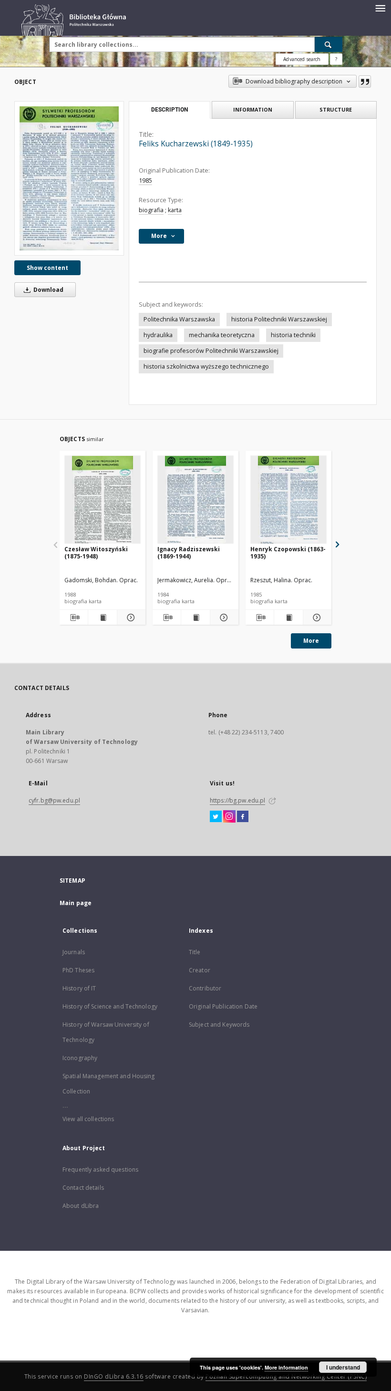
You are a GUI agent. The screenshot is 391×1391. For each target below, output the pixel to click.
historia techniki (293, 335)
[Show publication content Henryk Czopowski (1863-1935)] (288, 617)
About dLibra (80, 1206)
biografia (151, 210)
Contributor (205, 988)
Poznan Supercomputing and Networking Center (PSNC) (286, 1376)
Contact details (83, 1188)
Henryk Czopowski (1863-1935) (288, 552)
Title (195, 952)
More (311, 641)
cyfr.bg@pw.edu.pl (54, 800)
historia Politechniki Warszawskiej (279, 319)
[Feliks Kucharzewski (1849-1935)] (69, 178)
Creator (199, 970)
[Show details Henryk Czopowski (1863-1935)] (316, 617)
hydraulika (158, 335)
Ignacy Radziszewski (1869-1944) (188, 552)
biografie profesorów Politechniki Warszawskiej (211, 351)
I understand (343, 1367)
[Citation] (365, 81)
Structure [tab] (335, 109)
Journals (73, 952)
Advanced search (301, 59)
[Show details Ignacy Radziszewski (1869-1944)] (223, 617)
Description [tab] (169, 109)
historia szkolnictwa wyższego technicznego (206, 366)
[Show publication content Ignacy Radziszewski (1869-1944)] (195, 617)
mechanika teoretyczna (222, 335)
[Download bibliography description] (74, 617)
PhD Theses (78, 970)
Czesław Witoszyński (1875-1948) (96, 552)
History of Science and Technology (109, 1006)
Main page (76, 903)
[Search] (328, 44)
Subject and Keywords (219, 1024)
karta (175, 210)
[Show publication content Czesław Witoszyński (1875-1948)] (102, 617)
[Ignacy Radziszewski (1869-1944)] (195, 500)
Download (47, 290)
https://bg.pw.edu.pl (237, 800)
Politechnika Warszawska (179, 319)
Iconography (79, 1058)
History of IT (79, 988)
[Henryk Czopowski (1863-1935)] (288, 500)
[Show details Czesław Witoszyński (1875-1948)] (130, 617)
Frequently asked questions (100, 1169)
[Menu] (380, 7)
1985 (145, 180)
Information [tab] (252, 109)
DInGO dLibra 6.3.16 (114, 1376)
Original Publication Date (223, 1006)
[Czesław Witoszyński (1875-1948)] (102, 500)
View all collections (88, 1119)
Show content (47, 268)
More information (286, 1367)
